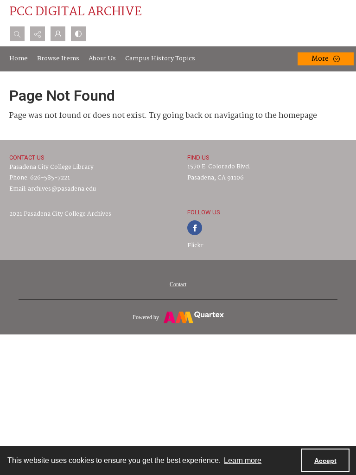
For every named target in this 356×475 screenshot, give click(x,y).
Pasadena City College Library (51, 167)
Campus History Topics (160, 58)
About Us (102, 58)
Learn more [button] (242, 460)
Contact (178, 284)
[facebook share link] (194, 227)
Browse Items (58, 58)
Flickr (195, 245)
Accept (325, 460)
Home (18, 58)
